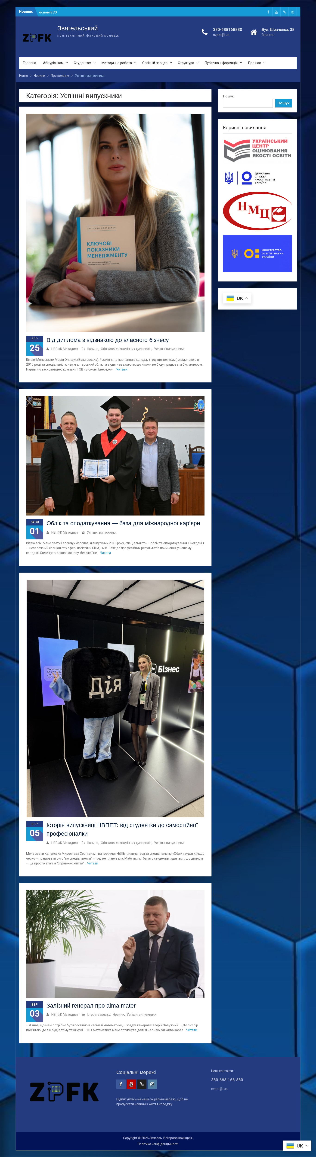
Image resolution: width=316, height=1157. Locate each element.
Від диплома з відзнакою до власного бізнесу (107, 340)
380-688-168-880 (227, 1079)
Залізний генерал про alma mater (91, 1005)
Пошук (228, 96)
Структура (186, 63)
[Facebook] (268, 12)
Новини (92, 349)
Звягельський (77, 28)
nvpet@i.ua (221, 35)
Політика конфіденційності (158, 1144)
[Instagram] (292, 12)
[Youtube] (276, 12)
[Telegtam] (284, 12)
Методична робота (117, 63)
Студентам (82, 63)
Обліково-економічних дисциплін (126, 349)
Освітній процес (154, 63)
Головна (29, 63)
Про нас (254, 63)
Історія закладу (98, 1014)
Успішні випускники (169, 349)
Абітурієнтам (53, 63)
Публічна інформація (221, 63)
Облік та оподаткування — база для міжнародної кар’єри (123, 523)
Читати (121, 369)
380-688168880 (227, 29)
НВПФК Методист (64, 349)
